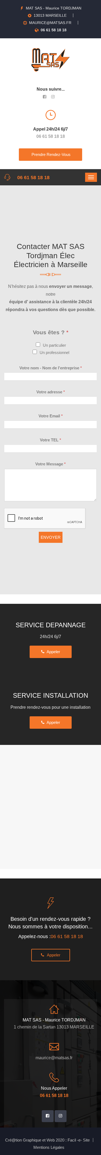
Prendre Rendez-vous (50, 154)
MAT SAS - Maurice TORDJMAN (53, 8)
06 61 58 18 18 (54, 30)
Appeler (52, 651)
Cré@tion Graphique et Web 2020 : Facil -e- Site (47, 1140)
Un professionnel (54, 352)
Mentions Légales (48, 1147)
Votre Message (50, 464)
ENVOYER (51, 537)
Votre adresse (50, 392)
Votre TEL (50, 440)
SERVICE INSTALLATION (50, 695)
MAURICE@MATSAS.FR (50, 23)
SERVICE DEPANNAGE (51, 625)
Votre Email (51, 416)
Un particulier (54, 345)
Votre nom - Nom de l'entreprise (50, 368)
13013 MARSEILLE (50, 15)
